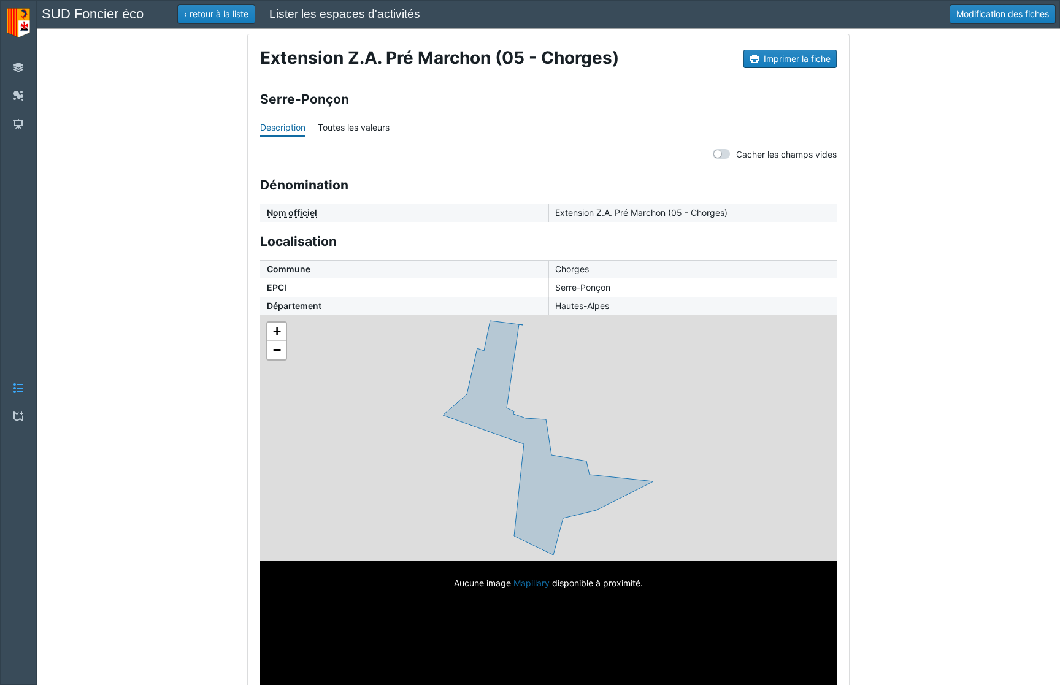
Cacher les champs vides (786, 154)
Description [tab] (282, 127)
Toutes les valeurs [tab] (354, 127)
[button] (18, 342)
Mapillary (531, 583)
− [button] (277, 350)
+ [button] (277, 331)
